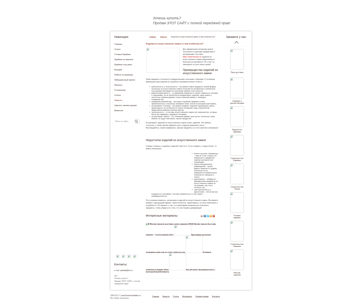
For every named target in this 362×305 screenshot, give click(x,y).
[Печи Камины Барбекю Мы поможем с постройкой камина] (154, 10)
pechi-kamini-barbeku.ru (131, 295)
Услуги (117, 49)
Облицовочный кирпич (124, 80)
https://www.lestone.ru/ (192, 57)
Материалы (187, 296)
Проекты (118, 85)
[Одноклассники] (210, 216)
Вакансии (118, 110)
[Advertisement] (179, 134)
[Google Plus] (213, 216)
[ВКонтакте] (204, 216)
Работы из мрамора (123, 75)
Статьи (117, 95)
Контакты (216, 296)
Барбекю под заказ (123, 64)
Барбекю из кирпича (123, 59)
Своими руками (202, 296)
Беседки (118, 69)
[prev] (236, 42)
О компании (120, 90)
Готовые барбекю (122, 54)
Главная (118, 44)
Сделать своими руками (125, 105)
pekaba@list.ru (126, 270)
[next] (236, 282)
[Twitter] (207, 216)
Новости (118, 100)
